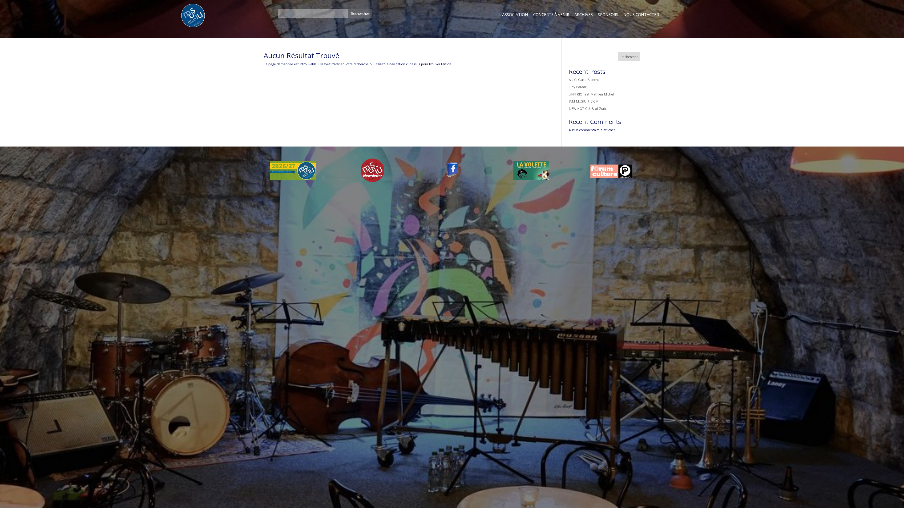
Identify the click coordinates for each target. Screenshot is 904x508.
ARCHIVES (583, 14)
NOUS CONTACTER (641, 14)
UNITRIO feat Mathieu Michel (591, 94)
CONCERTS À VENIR (551, 14)
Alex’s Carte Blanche (584, 79)
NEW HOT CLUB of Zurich (589, 108)
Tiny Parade (578, 87)
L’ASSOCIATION (513, 14)
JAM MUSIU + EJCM (583, 101)
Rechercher (629, 57)
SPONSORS (608, 14)
